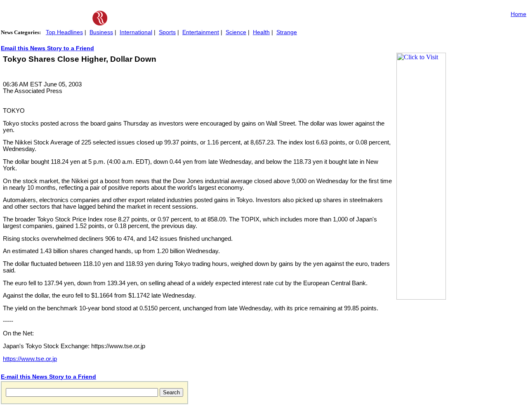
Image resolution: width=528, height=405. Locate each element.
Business (101, 32)
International (136, 32)
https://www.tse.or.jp (30, 359)
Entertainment (200, 32)
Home (518, 14)
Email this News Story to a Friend (47, 48)
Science (236, 32)
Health (261, 32)
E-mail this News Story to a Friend (48, 376)
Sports (167, 32)
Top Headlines (64, 32)
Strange (286, 32)
